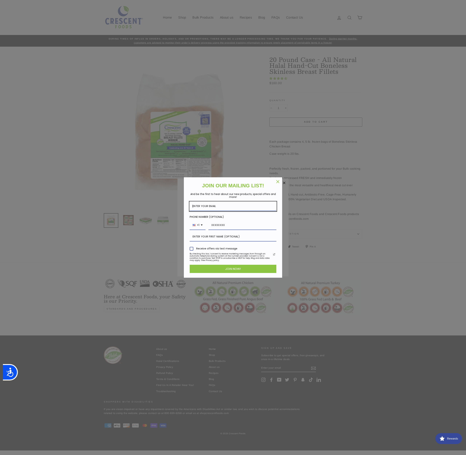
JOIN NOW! (233, 269)
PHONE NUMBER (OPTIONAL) (207, 217)
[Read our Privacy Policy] (274, 254)
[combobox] (198, 225)
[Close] (277, 181)
